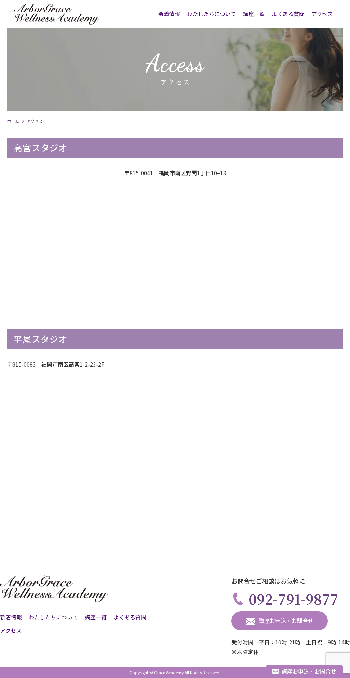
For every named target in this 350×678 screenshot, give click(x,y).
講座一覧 (254, 14)
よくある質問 (288, 14)
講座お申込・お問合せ (286, 620)
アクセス (322, 14)
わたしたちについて (211, 14)
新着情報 (169, 14)
